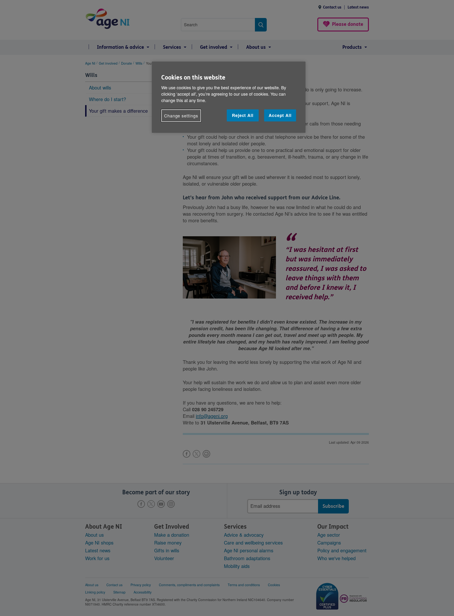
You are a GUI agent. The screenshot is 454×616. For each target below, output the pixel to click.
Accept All (280, 115)
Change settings (181, 115)
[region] (229, 97)
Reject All (242, 115)
